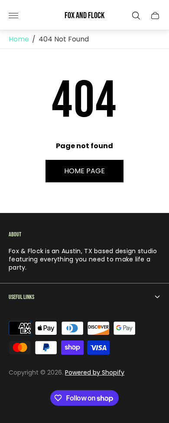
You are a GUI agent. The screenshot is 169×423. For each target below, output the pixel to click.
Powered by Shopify (94, 372)
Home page (84, 171)
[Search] (136, 15)
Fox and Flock (84, 16)
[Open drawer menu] (13, 15)
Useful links (21, 297)
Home (19, 39)
